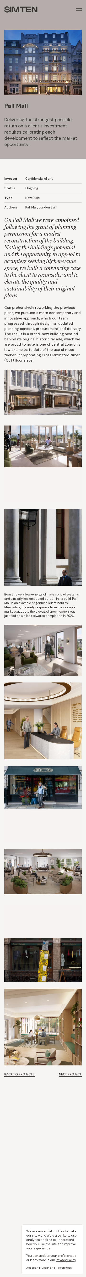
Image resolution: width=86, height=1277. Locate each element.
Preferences (64, 1267)
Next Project (70, 1074)
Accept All (33, 1267)
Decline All (48, 1267)
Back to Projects (19, 1074)
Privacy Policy (66, 1260)
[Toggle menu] (79, 9)
